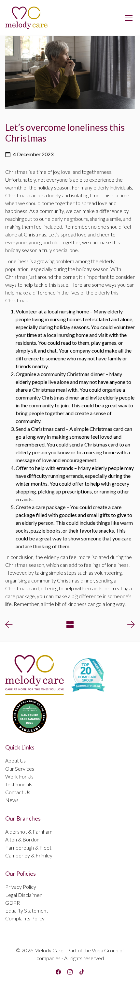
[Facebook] (58, 972)
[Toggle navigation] (129, 18)
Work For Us (19, 776)
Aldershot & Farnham (28, 831)
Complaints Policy (25, 918)
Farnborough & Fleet (28, 847)
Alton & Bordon (22, 839)
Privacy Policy (20, 887)
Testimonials (18, 784)
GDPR (12, 903)
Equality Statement (26, 910)
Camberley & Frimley (28, 855)
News (12, 800)
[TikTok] (81, 972)
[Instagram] (70, 972)
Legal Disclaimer (23, 895)
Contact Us (17, 792)
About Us (15, 760)
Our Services (19, 768)
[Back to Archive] (70, 624)
